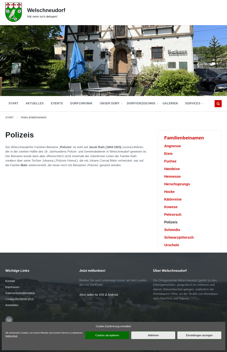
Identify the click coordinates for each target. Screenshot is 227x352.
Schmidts (172, 230)
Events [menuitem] (57, 103)
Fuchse (170, 161)
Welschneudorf (46, 10)
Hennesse (172, 176)
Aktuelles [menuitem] (35, 103)
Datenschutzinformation (20, 293)
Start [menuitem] (13, 103)
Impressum (12, 287)
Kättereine (173, 199)
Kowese (171, 207)
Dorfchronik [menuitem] (81, 103)
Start (9, 117)
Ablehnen (153, 335)
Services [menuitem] (192, 103)
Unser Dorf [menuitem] (110, 103)
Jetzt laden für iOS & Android (98, 294)
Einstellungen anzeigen (199, 335)
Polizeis (171, 222)
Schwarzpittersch (179, 237)
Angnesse (172, 146)
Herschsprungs (177, 184)
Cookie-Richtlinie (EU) (19, 299)
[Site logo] (13, 20)
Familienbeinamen (33, 117)
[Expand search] (218, 103)
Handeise (172, 169)
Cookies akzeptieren (107, 335)
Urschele (171, 245)
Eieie (168, 154)
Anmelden (11, 305)
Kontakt (10, 281)
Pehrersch (172, 214)
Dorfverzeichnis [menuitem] (141, 103)
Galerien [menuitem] (170, 103)
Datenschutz (11, 336)
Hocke (169, 192)
